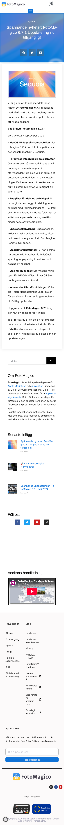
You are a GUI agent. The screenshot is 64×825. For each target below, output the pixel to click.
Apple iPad (37, 386)
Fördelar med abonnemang (12, 675)
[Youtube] (37, 522)
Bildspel (9, 633)
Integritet (35, 796)
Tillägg (8, 651)
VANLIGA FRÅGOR (30, 656)
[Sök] (51, 360)
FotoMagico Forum (31, 687)
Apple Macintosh (17, 386)
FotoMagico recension (31, 712)
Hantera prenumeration (31, 676)
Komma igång (12, 639)
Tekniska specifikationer (12, 659)
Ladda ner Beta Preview (32, 641)
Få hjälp (29, 648)
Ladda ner (30, 633)
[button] (30, 11)
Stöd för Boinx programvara (31, 699)
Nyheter (32, 21)
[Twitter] (27, 522)
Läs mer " (24, 451)
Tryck (26, 796)
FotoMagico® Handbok (32, 665)
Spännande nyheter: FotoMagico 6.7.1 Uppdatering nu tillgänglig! (37, 444)
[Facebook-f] (17, 522)
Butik (8, 667)
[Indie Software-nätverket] (21, 809)
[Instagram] (47, 522)
